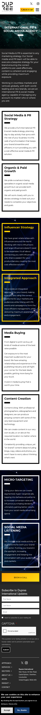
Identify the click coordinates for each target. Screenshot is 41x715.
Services (6, 667)
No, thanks (22, 710)
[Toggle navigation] (37, 9)
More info (13, 704)
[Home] (6, 6)
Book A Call (28, 10)
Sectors (6, 671)
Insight (5, 683)
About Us (6, 675)
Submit (6, 649)
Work (4, 679)
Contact (6, 687)
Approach (6, 663)
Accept (7, 710)
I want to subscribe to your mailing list (17, 617)
